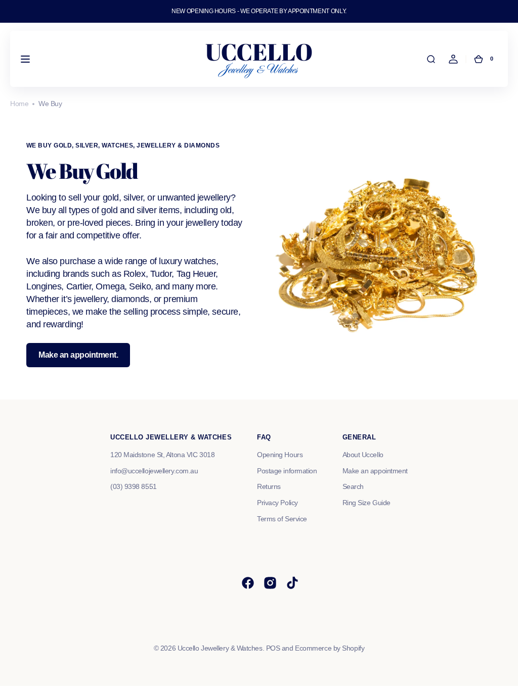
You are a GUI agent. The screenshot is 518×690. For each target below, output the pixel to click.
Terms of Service (282, 519)
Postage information (287, 471)
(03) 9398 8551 (133, 486)
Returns (269, 486)
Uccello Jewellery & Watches (220, 648)
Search (353, 486)
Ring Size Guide (366, 503)
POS (273, 648)
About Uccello (362, 455)
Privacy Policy (277, 503)
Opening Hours (280, 455)
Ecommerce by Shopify (329, 648)
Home (19, 104)
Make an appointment (375, 471)
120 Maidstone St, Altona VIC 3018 (162, 455)
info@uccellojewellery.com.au (154, 471)
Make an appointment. (78, 355)
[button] (25, 59)
